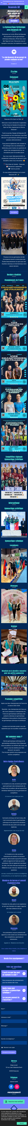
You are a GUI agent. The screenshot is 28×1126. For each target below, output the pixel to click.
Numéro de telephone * (8, 1039)
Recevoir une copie (9, 1047)
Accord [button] (22, 1123)
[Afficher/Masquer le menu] (26, 7)
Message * (4, 1026)
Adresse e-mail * (6, 1017)
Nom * (3, 1009)
